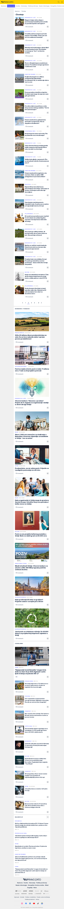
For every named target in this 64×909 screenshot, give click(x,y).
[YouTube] (34, 903)
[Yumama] (38, 894)
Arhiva (37, 899)
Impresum (16, 897)
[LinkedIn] (30, 903)
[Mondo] (18, 891)
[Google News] (42, 903)
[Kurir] (25, 891)
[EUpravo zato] (6, 2)
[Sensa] (31, 894)
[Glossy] (46, 891)
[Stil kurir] (41, 891)
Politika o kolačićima (30, 897)
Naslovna (17, 11)
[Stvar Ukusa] (46, 894)
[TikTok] (38, 903)
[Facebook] (26, 903)
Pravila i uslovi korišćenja (43, 897)
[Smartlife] (24, 894)
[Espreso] (31, 891)
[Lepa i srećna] (17, 894)
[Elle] (37, 891)
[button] (29, 26)
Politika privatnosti (30, 899)
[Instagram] (22, 903)
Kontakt (22, 897)
